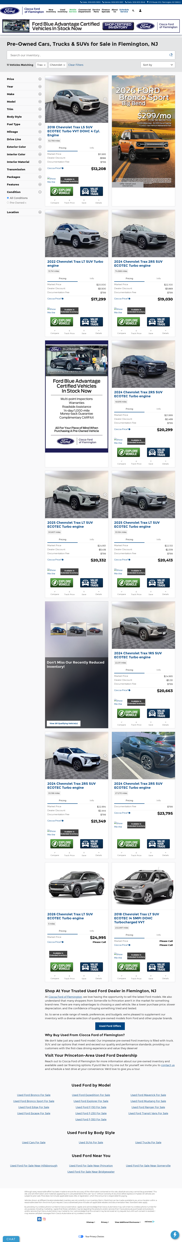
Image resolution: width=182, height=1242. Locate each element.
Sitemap (90, 1222)
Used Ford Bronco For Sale (33, 1094)
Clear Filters (75, 64)
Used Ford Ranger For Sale (148, 1107)
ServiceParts (96, 10)
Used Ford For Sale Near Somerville (148, 1165)
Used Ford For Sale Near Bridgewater (91, 1171)
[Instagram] (44, 1219)
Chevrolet (56, 64)
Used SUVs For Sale (91, 1142)
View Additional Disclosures (127, 1222)
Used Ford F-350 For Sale (90, 1119)
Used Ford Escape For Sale (33, 1113)
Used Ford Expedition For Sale (91, 1094)
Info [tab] (92, 147)
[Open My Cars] (139, 10)
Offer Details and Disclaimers (127, 185)
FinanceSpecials (106, 10)
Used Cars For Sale (34, 1142)
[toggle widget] (175, 1235)
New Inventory (51, 10)
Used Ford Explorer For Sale (91, 1100)
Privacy (104, 1222)
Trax (40, 64)
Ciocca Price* (54, 168)
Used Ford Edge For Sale (33, 1107)
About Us (115, 10)
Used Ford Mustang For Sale (148, 1100)
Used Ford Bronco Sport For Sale (33, 1100)
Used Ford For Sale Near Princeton (91, 1165)
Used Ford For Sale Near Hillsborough (33, 1165)
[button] (76, 140)
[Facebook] (39, 1219)
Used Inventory (62, 10)
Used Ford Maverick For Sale (148, 1094)
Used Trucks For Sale (148, 1142)
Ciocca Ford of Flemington (65, 996)
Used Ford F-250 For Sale (91, 1113)
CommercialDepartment (84, 10)
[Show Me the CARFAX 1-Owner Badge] (52, 180)
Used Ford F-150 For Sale (91, 1107)
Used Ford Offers (110, 1026)
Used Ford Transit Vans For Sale (148, 1113)
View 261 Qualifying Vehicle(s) (64, 724)
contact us (168, 1065)
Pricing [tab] (62, 147)
